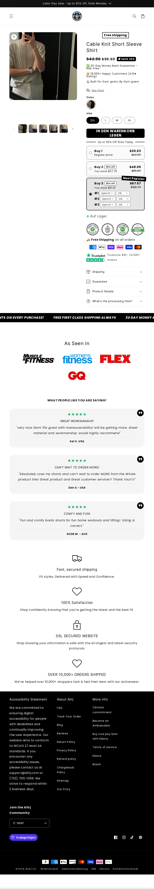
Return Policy (66, 742)
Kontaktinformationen (125, 868)
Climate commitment (102, 710)
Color (90, 97)
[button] (11, 16)
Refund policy (66, 759)
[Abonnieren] (45, 823)
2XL (92, 120)
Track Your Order (69, 716)
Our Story (63, 789)
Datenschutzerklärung (75, 868)
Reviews (62, 733)
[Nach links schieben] (13, 128)
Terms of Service (105, 747)
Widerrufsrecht (49, 868)
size (89, 113)
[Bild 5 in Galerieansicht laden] (64, 128)
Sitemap (63, 781)
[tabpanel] (39, 359)
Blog (60, 725)
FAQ (60, 708)
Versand (104, 868)
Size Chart (98, 90)
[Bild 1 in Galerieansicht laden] (23, 128)
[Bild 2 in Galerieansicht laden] (33, 128)
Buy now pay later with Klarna (105, 736)
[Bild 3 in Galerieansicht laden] (43, 128)
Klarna (97, 756)
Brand (97, 764)
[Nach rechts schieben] (73, 128)
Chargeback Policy (65, 770)
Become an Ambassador (101, 723)
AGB (93, 868)
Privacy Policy (66, 750)
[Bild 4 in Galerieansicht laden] (53, 128)
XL (129, 120)
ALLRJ (29, 868)
